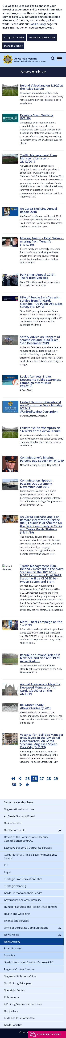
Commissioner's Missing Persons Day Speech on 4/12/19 (42, 459)
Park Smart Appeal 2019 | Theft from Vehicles (38, 276)
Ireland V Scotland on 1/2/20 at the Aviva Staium (41, 87)
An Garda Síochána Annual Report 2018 (38, 210)
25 (27, 778)
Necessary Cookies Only (42, 37)
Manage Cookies (13, 45)
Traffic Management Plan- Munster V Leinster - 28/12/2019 (38, 158)
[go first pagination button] (13, 779)
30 (14, 784)
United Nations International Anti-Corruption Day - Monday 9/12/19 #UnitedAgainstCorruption (41, 406)
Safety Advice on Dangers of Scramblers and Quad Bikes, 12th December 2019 (40, 340)
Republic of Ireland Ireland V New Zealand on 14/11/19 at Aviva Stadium (40, 658)
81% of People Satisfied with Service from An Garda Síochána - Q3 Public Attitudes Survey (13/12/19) (41, 302)
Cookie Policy (38, 24)
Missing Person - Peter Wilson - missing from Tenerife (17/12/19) (42, 241)
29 (56, 778)
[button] (60, 830)
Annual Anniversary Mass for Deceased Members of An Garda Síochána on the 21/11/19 (40, 688)
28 (48, 778)
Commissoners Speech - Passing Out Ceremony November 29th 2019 (37, 484)
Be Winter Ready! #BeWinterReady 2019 (35, 706)
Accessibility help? (49, 1034)
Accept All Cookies (14, 37)
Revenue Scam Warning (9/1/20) (36, 116)
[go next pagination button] (21, 785)
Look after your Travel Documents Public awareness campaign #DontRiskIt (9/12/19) (40, 381)
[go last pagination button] (28, 785)
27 (41, 778)
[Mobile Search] (52, 58)
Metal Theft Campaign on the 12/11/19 (41, 623)
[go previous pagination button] (20, 779)
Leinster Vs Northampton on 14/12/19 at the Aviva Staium (40, 429)
